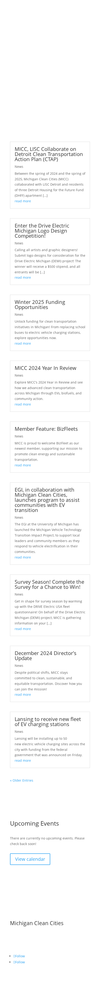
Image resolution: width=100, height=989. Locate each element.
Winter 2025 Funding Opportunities (40, 304)
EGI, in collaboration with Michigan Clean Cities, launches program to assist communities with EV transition (47, 499)
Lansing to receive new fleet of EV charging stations (48, 721)
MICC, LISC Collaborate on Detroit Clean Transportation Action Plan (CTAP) (49, 153)
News (19, 166)
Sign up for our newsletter (43, 908)
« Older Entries (21, 780)
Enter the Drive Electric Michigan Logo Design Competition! (42, 230)
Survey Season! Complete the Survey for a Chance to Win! (49, 584)
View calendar (30, 859)
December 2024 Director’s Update (46, 655)
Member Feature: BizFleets (46, 428)
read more (23, 201)
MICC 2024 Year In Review (45, 367)
